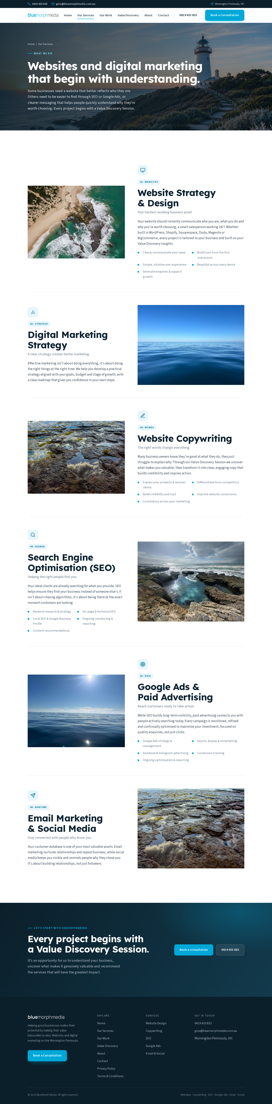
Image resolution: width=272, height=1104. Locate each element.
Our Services (85, 15)
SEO (148, 1038)
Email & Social (155, 1053)
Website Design (156, 1023)
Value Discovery (128, 15)
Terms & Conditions (110, 1076)
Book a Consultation (224, 15)
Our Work (106, 15)
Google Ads (153, 1046)
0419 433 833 (39, 4)
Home (68, 15)
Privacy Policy (106, 1068)
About (148, 15)
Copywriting (154, 1031)
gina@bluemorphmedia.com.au (75, 4)
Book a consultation (194, 950)
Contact (163, 15)
